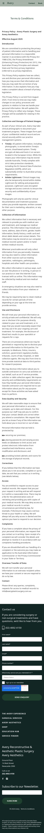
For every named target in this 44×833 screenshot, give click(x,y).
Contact (31, 3)
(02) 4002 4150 (13, 627)
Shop (5, 727)
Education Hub (10, 731)
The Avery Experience (14, 714)
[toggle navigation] (3, 3)
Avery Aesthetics (11, 723)
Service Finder (10, 736)
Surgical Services (12, 718)
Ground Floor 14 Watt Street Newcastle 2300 (8, 763)
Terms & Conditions (27, 809)
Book (40, 3)
